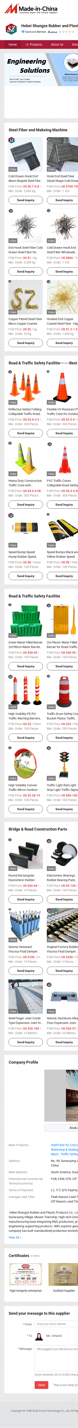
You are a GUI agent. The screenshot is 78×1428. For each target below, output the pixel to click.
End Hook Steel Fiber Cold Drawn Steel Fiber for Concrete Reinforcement (25, 252)
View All (14, 1237)
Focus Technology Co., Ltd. (55, 1410)
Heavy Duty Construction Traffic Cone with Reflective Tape (25, 485)
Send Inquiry (25, 200)
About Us (57, 44)
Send (41, 1385)
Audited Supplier (64, 1290)
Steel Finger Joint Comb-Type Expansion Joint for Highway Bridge (25, 1022)
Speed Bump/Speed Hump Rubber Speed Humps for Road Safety (24, 556)
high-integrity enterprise (26, 1290)
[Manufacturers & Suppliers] (31, 8)
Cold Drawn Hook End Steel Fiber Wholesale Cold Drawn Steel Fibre (62, 252)
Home (13, 44)
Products (36, 44)
